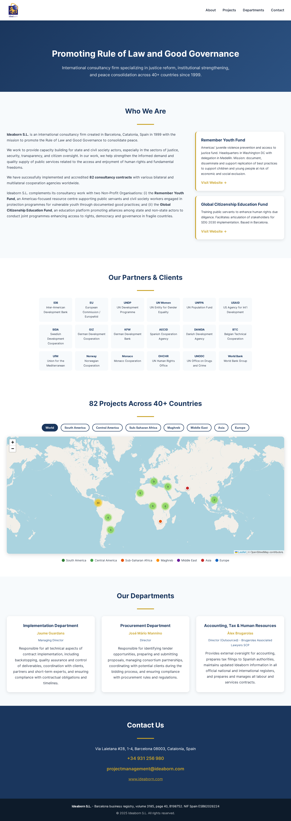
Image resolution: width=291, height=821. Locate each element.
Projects (229, 10)
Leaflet (242, 552)
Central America (107, 427)
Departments (253, 10)
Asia (221, 427)
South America (75, 427)
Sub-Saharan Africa (143, 427)
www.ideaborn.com (145, 779)
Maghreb (173, 427)
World (50, 427)
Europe (240, 427)
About (211, 10)
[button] (214, 500)
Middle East (199, 427)
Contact (277, 10)
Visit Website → (214, 182)
